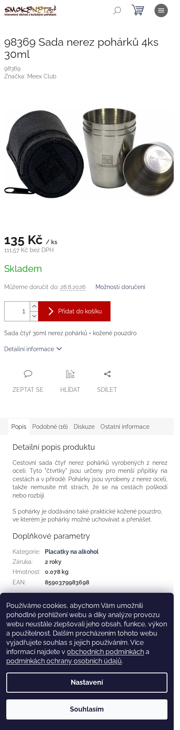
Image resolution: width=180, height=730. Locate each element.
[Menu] (161, 10)
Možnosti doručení (120, 287)
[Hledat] (117, 10)
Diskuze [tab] (84, 426)
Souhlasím (87, 709)
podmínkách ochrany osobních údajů (64, 661)
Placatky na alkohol (71, 551)
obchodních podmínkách (105, 652)
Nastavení (87, 682)
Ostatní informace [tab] (124, 426)
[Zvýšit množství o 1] (34, 306)
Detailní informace (29, 349)
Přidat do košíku (80, 311)
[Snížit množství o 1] (34, 316)
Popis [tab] (18, 426)
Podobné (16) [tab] (50, 426)
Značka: (30, 76)
